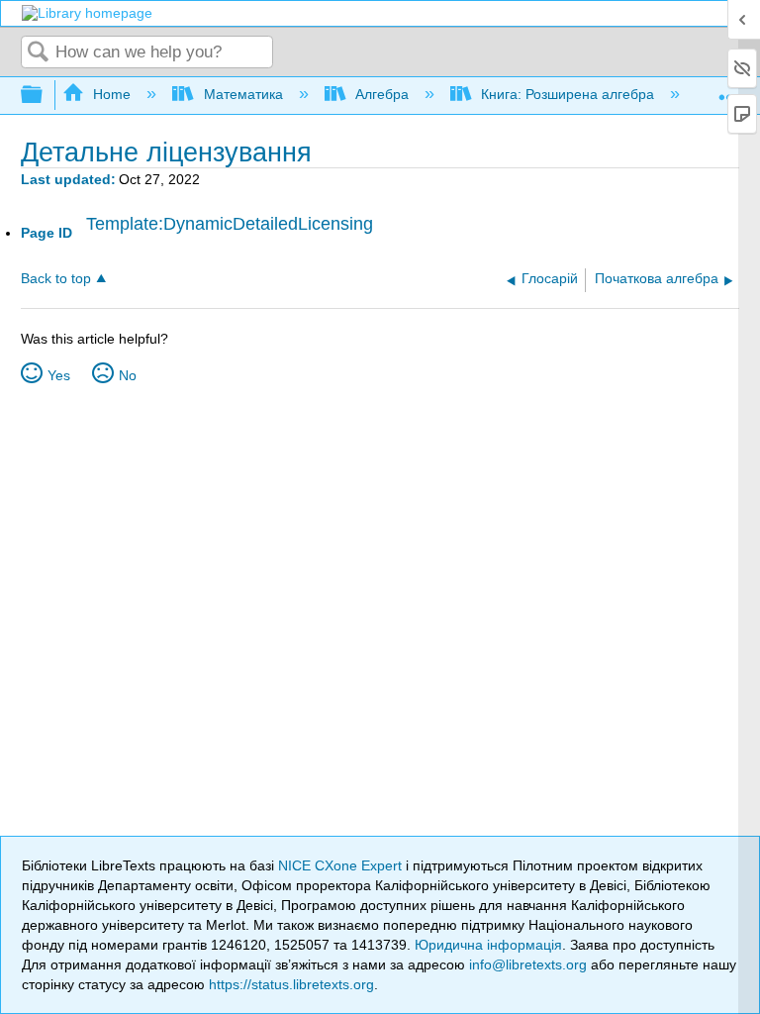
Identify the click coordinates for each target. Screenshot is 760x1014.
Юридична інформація (488, 945)
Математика (243, 94)
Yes (59, 375)
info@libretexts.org (528, 964)
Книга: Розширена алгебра (567, 94)
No (128, 375)
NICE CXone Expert (342, 865)
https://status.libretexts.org (291, 984)
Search (38, 53)
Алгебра (382, 94)
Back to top (56, 278)
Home (112, 94)
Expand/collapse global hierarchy (45, 95)
